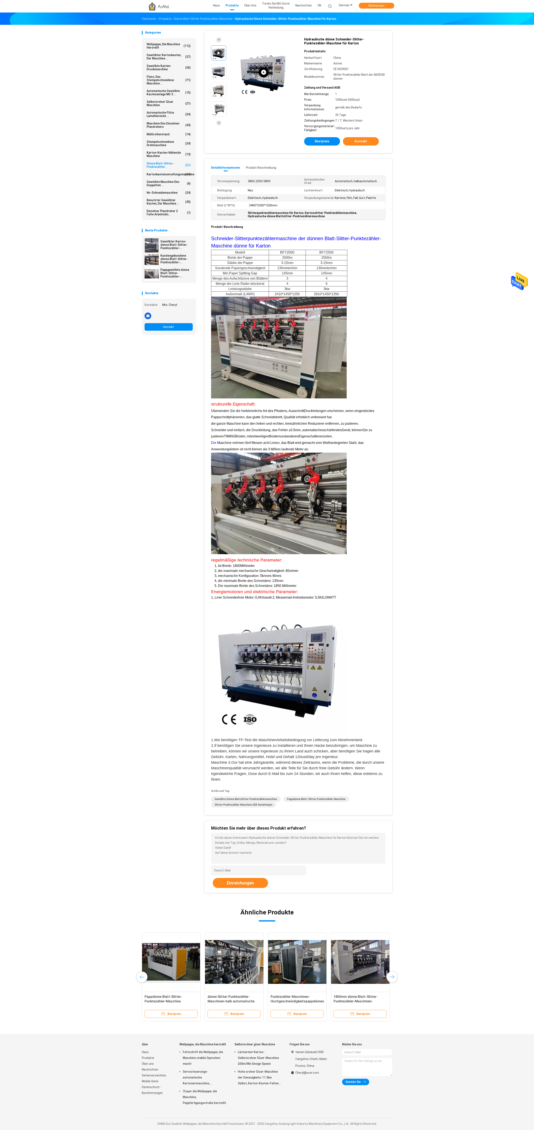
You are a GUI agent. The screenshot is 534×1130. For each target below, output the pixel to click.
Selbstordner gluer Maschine (169, 103)
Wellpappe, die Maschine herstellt (169, 46)
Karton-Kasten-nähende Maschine (169, 154)
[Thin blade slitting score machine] (264, 72)
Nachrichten (150, 1069)
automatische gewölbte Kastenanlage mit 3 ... (169, 92)
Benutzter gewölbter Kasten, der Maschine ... (169, 201)
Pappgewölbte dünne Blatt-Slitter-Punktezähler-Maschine (174, 273)
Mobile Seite (150, 1081)
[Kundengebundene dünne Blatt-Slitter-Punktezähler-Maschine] (152, 259)
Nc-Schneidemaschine (169, 192)
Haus (145, 1052)
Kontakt (168, 327)
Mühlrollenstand (169, 134)
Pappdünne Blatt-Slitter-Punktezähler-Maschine (316, 799)
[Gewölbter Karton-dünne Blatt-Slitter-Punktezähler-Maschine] (152, 245)
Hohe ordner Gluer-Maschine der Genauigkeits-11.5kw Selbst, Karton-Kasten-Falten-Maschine (259, 1078)
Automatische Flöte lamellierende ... (169, 114)
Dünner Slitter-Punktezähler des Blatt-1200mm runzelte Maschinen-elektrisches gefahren (170, 1001)
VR (319, 5)
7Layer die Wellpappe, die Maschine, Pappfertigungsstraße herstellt (204, 1097)
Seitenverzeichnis (154, 1075)
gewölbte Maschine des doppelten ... (169, 183)
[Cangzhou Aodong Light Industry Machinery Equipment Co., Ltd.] (158, 6)
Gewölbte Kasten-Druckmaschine (169, 67)
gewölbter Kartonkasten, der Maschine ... (169, 56)
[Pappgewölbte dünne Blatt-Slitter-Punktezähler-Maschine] (152, 274)
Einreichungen (240, 882)
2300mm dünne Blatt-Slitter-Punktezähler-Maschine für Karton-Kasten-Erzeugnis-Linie (231, 1001)
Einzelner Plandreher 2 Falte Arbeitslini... (169, 212)
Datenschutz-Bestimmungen (152, 1090)
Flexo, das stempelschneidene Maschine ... (169, 80)
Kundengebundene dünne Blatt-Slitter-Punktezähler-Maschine (174, 259)
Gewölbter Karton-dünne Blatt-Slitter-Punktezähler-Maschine (174, 245)
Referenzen (376, 5)
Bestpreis (322, 141)
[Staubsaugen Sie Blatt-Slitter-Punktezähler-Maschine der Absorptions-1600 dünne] (360, 962)
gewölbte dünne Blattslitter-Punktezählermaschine (246, 799)
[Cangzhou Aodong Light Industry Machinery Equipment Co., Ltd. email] (148, 315)
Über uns (148, 1063)
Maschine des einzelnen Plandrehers (169, 125)
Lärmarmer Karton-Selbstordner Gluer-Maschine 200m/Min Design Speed (258, 1057)
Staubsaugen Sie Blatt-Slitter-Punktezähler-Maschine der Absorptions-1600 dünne (357, 1001)
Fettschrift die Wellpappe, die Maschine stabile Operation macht (203, 1057)
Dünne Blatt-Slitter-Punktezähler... (169, 165)
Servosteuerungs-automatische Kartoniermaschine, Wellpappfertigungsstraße (201, 1078)
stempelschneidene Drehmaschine (169, 143)
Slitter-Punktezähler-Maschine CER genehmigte (243, 804)
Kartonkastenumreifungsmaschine (170, 174)
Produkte (148, 1058)
